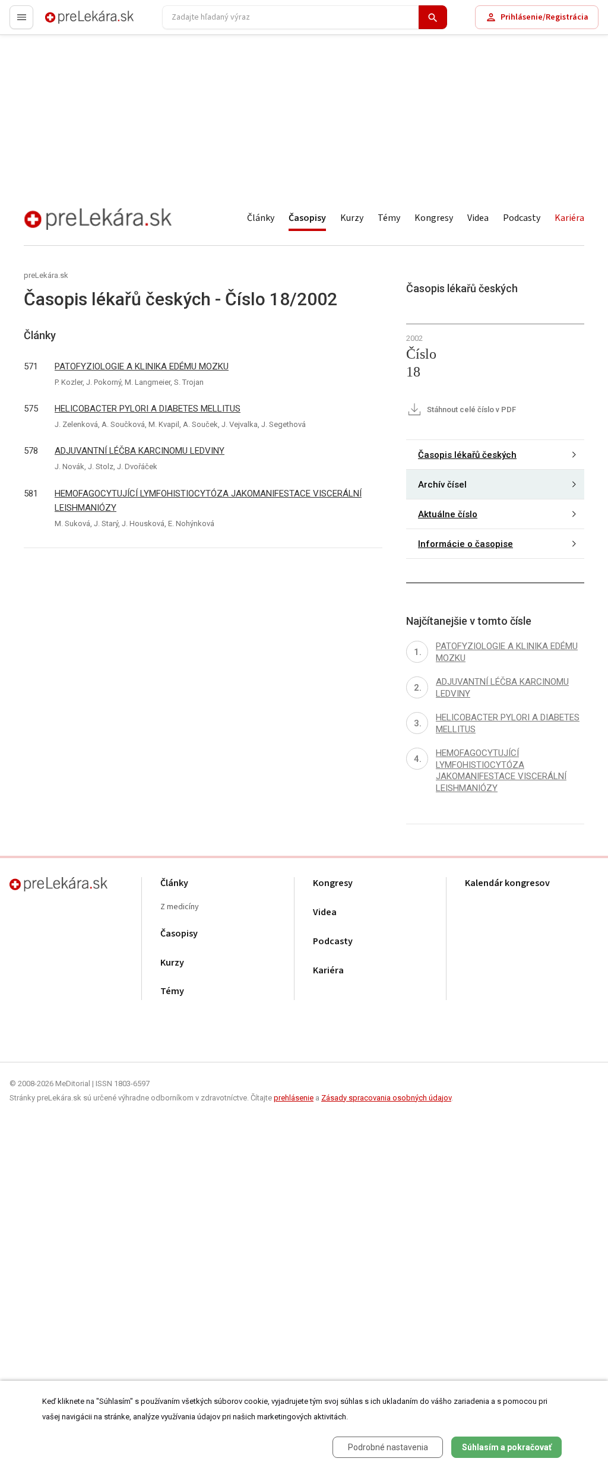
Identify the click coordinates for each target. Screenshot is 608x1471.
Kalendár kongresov (507, 883)
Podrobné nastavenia (388, 1447)
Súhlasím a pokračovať (507, 1447)
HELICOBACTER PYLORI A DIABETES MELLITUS (147, 408)
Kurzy (351, 217)
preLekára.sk (69, 22)
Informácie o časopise (465, 544)
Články (260, 217)
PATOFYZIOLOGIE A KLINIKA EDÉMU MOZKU (142, 366)
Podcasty (521, 217)
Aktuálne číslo (447, 514)
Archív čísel (442, 484)
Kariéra (569, 217)
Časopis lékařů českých (467, 455)
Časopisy (307, 217)
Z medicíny (179, 907)
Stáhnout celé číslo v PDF (470, 409)
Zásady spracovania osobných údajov (386, 1097)
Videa (478, 217)
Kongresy (433, 217)
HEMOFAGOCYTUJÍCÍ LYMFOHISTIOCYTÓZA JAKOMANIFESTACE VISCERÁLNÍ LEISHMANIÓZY (208, 501)
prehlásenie (294, 1097)
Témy (389, 217)
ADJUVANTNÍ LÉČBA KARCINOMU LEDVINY (139, 450)
